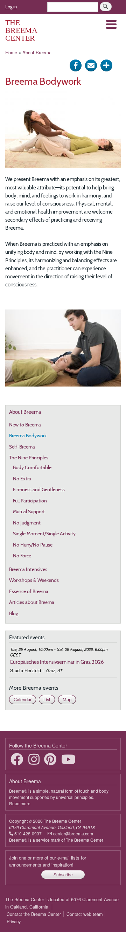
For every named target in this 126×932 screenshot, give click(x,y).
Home (11, 52)
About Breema (36, 52)
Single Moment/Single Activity (44, 533)
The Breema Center (21, 30)
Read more (19, 803)
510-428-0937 (28, 833)
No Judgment (27, 523)
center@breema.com (73, 833)
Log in (11, 6)
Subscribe (63, 874)
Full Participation (30, 501)
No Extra (22, 478)
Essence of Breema (28, 591)
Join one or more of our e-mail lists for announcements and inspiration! (47, 861)
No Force (22, 555)
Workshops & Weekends (34, 580)
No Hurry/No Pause (32, 545)
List (46, 699)
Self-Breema (22, 447)
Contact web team (84, 914)
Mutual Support (29, 511)
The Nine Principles (28, 457)
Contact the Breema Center (34, 914)
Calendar (22, 699)
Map (67, 699)
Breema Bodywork (28, 435)
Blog (13, 613)
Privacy (14, 921)
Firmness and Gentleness (39, 489)
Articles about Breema (31, 602)
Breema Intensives (28, 569)
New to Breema (25, 425)
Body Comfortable (32, 467)
